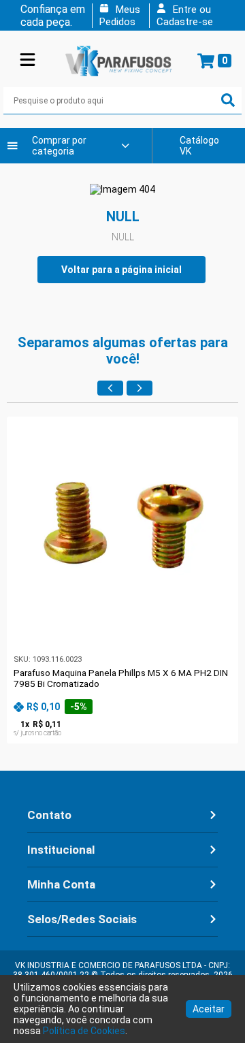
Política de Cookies (84, 1030)
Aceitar (209, 1009)
